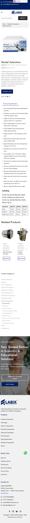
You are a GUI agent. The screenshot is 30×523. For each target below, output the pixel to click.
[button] (2, 12)
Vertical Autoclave (6, 320)
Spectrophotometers (6, 298)
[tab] (10, 104)
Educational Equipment (7, 287)
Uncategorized (5, 328)
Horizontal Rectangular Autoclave (9, 311)
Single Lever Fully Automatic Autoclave (11, 318)
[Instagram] (13, 511)
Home (4, 24)
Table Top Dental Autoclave (7, 253)
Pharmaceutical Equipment (8, 295)
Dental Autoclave (7, 26)
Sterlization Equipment (13, 24)
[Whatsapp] (20, 511)
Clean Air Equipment (6, 285)
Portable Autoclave (20, 245)
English (18, 1)
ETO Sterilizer (5, 306)
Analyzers (3, 282)
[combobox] (9, 18)
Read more (6, 258)
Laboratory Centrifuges (7, 290)
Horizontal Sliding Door (7, 313)
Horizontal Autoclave (7, 308)
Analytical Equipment (6, 279)
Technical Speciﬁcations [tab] (10, 104)
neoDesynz (19, 517)
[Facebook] (9, 511)
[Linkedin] (17, 511)
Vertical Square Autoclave (8, 323)
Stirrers (3, 326)
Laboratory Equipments (7, 293)
